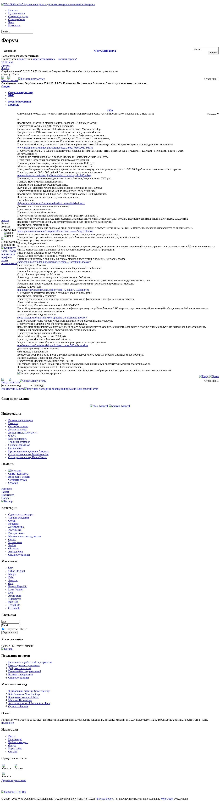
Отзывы (13, 482)
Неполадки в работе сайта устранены (30, 662)
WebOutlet (7, 62)
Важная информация (20, 674)
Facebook (6, 488)
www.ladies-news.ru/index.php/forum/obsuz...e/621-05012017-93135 (55, 147)
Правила (110, 50)
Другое (5, 65)
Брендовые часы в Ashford (23, 697)
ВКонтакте (7, 494)
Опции (5, 86)
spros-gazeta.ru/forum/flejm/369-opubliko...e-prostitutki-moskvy (52, 317)
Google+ (6, 498)
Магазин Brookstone (20, 700)
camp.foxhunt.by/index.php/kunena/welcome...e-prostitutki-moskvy (54, 261)
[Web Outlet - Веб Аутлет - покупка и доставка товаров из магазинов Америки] (48, 4)
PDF (11, 95)
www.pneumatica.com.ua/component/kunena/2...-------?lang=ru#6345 (55, 231)
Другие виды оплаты (13, 780)
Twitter (5, 491)
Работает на (8, 388)
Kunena (20, 388)
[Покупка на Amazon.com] (119, 406)
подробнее (7, 722)
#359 (110, 110)
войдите (22, 59)
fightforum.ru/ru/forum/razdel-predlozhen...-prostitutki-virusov (51, 203)
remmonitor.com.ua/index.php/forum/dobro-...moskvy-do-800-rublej (54, 175)
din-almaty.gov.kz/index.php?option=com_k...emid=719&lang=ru (53, 289)
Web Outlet (167, 798)
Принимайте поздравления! (24, 671)
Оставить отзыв (17, 479)
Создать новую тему (20, 92)
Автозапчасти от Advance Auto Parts (29, 703)
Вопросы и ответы (19, 476)
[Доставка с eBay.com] (99, 406)
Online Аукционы (18, 677)
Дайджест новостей (19, 668)
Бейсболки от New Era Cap (24, 694)
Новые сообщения (19, 101)
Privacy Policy (105, 798)
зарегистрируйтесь (44, 59)
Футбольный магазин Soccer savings (29, 691)
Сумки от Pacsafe (18, 706)
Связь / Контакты (18, 473)
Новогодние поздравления (24, 665)
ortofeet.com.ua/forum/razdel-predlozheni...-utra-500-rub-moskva (52, 345)
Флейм (5, 68)
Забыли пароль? (67, 59)
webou (5, 220)
